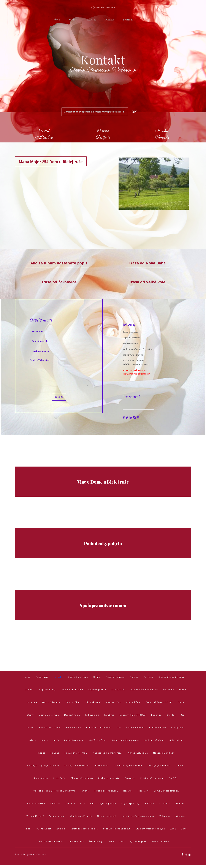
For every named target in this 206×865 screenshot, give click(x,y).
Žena (184, 829)
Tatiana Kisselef (35, 816)
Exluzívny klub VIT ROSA (132, 715)
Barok (182, 689)
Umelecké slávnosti (81, 816)
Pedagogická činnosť (159, 765)
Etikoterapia (92, 715)
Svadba (180, 803)
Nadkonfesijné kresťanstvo (108, 753)
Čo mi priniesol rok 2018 (159, 702)
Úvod (57, 19)
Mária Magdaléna (74, 740)
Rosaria (127, 791)
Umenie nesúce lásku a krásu (138, 816)
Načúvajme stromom (76, 753)
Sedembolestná (36, 803)
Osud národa (101, 765)
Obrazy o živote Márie (76, 765)
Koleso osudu (73, 727)
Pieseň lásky (41, 778)
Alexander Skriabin (72, 689)
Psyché (85, 791)
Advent (29, 689)
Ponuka (109, 19)
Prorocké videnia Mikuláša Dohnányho (54, 791)
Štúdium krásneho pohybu (150, 829)
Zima (173, 829)
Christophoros (76, 841)
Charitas (171, 715)
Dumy (30, 715)
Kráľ (118, 727)
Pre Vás (173, 778)
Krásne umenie (157, 727)
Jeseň (30, 727)
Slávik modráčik (161, 841)
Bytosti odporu (138, 841)
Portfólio (128, 19)
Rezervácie (42, 677)
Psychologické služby (106, 791)
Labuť (111, 841)
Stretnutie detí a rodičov (84, 829)
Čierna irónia (133, 702)
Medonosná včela (154, 740)
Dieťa (181, 702)
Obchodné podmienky (171, 677)
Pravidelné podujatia (152, 778)
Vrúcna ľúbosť (43, 829)
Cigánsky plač (93, 702)
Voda (27, 829)
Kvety (44, 740)
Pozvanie (130, 778)
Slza (82, 803)
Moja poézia (176, 740)
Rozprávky (143, 791)
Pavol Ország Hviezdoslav (128, 765)
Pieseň (180, 765)
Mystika (41, 753)
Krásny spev (177, 727)
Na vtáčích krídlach (163, 753)
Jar (182, 715)
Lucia (56, 740)
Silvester (55, 803)
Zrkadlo (60, 829)
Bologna (32, 702)
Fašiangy (156, 715)
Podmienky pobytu (109, 778)
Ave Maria (168, 689)
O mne (73, 19)
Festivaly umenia (115, 677)
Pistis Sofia (59, 778)
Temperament (57, 816)
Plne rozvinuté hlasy (82, 778)
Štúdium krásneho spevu (117, 829)
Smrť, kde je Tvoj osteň (103, 803)
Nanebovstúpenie (138, 753)
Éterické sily (96, 841)
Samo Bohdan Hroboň (166, 791)
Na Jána (55, 753)
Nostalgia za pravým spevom (43, 765)
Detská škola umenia (51, 841)
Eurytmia (109, 715)
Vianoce (180, 816)
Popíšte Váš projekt (40, 360)
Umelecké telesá (106, 816)
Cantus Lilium (73, 702)
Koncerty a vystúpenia (98, 727)
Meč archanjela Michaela (125, 740)
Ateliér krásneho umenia (144, 689)
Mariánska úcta (97, 740)
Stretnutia (165, 803)
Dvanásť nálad (72, 715)
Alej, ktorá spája (47, 689)
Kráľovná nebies (135, 727)
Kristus (32, 740)
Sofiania (149, 803)
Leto (122, 841)
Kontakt (147, 19)
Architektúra (118, 689)
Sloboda (70, 803)
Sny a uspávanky (130, 803)
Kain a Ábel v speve (50, 727)
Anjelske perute (97, 689)
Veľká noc (164, 816)
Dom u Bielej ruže (78, 677)
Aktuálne (91, 19)
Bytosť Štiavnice (51, 702)
